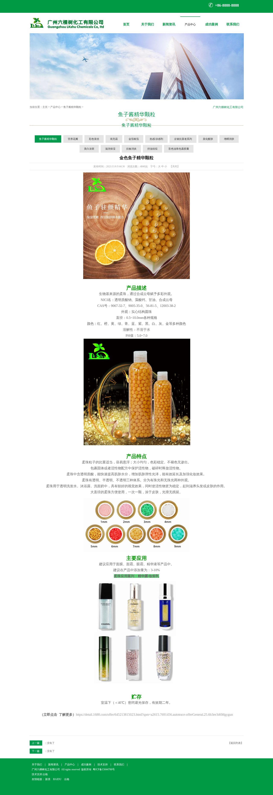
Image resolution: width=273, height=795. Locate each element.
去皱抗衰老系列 (183, 138)
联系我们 (233, 21)
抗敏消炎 (131, 148)
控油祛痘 (152, 148)
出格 (45, 774)
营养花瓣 (73, 138)
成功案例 (211, 21)
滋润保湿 (110, 148)
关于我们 (147, 21)
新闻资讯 (169, 21)
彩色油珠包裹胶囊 (178, 148)
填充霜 (114, 138)
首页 (126, 21)
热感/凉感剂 (156, 138)
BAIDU (57, 779)
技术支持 (102, 764)
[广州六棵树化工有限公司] (67, 32)
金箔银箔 (134, 138)
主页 (45, 107)
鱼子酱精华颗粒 (72, 107)
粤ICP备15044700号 (104, 769)
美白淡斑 (89, 148)
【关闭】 (175, 166)
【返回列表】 (235, 743)
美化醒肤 (208, 138)
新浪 (47, 779)
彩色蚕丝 (94, 138)
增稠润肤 (229, 138)
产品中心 (190, 26)
